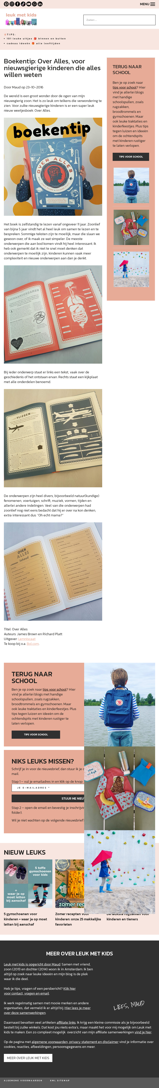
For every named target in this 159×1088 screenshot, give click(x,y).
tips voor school (125, 87)
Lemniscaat (26, 638)
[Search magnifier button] (152, 17)
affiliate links (66, 1022)
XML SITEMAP (60, 1080)
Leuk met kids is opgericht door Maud (32, 964)
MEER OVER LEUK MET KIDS (28, 1057)
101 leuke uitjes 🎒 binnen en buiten (36, 38)
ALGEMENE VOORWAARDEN (23, 1080)
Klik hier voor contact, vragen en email (40, 991)
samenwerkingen (33, 1012)
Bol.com (33, 643)
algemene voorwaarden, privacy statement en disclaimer (75, 1041)
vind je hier (143, 1032)
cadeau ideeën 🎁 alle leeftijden (33, 43)
